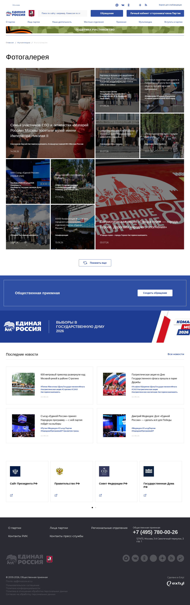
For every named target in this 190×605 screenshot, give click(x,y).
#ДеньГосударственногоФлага (71, 387)
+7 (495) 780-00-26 (155, 532)
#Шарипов (144, 387)
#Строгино (66, 389)
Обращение (107, 13)
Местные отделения (94, 22)
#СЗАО (74, 389)
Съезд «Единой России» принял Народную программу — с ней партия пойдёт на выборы (61, 420)
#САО (134, 389)
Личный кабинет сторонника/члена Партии (155, 13)
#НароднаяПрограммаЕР (52, 431)
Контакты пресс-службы (66, 536)
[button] (92, 507)
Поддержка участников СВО (95, 29)
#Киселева (52, 387)
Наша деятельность (62, 22)
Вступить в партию (173, 22)
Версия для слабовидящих (170, 5)
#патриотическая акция (51, 389)
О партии (10, 22)
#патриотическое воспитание (144, 392)
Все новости (176, 354)
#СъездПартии (148, 428)
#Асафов (136, 387)
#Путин (44, 428)
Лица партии (33, 22)
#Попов (44, 387)
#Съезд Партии (65, 428)
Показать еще (98, 262)
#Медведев (53, 428)
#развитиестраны (71, 431)
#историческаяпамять (50, 392)
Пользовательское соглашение (22, 585)
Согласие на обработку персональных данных (30, 594)
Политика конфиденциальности (23, 588)
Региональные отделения (109, 528)
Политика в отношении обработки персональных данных (37, 591)
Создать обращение (155, 293)
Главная (10, 42)
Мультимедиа (145, 22)
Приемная (121, 22)
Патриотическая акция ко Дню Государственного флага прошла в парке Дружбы (154, 378)
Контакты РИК (18, 536)
